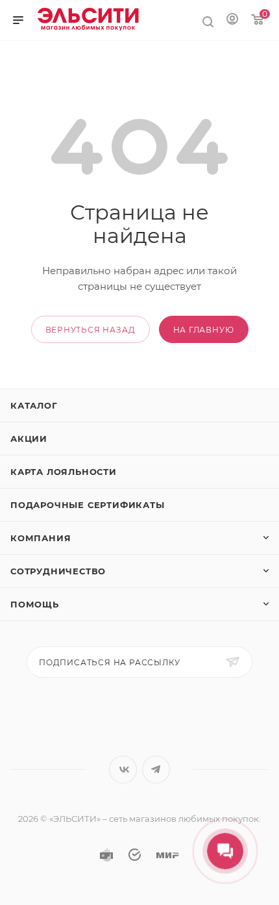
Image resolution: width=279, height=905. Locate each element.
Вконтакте (123, 770)
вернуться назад (90, 330)
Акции (28, 438)
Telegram (156, 770)
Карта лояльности (63, 471)
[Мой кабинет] (232, 18)
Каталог (34, 405)
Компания (40, 538)
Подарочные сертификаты (87, 505)
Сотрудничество (58, 571)
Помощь (34, 604)
